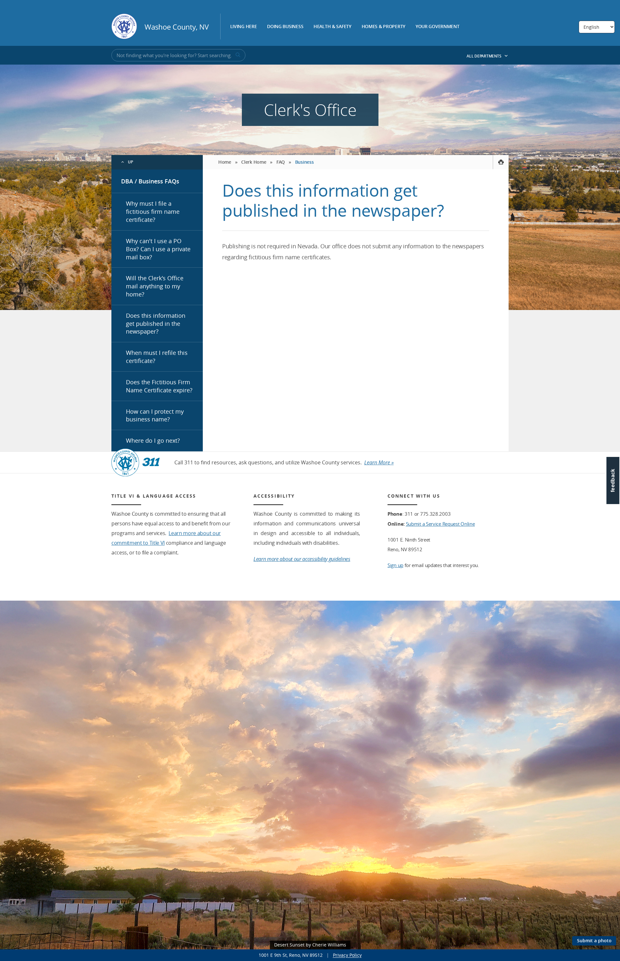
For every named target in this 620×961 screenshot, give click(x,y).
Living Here (243, 26)
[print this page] (501, 162)
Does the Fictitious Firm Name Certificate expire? (159, 386)
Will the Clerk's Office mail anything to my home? (154, 286)
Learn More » (379, 462)
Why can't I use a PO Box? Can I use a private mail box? (158, 249)
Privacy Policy (347, 955)
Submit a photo (594, 940)
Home (224, 162)
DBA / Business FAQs (150, 181)
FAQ (280, 162)
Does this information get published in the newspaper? (155, 324)
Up (130, 162)
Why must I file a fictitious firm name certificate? (153, 211)
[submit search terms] (237, 55)
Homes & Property (384, 26)
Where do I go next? (153, 440)
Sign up (395, 565)
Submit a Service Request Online (440, 524)
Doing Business (285, 26)
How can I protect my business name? (155, 415)
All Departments (484, 56)
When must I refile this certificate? (157, 357)
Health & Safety (332, 26)
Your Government (438, 26)
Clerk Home (253, 162)
